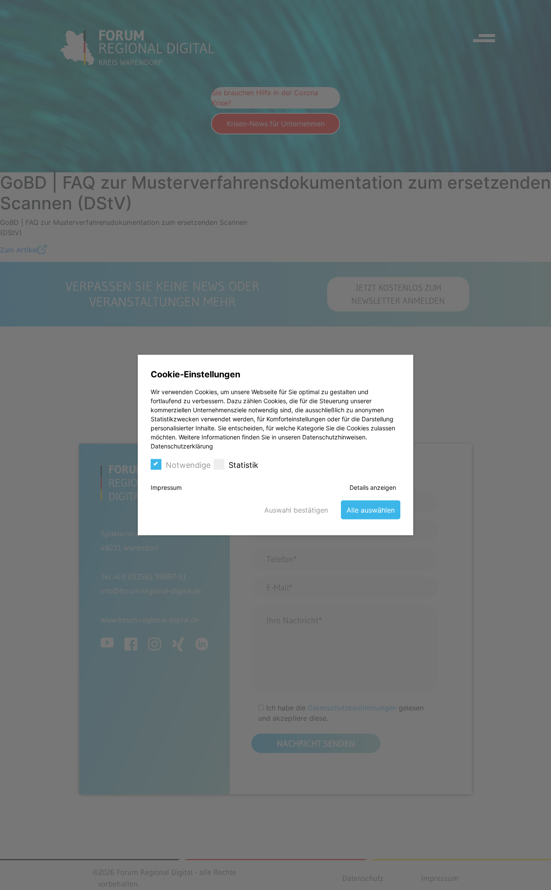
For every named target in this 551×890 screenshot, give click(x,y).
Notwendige (188, 465)
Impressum (166, 487)
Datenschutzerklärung (182, 446)
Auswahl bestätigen (296, 510)
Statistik (243, 465)
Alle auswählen (371, 510)
